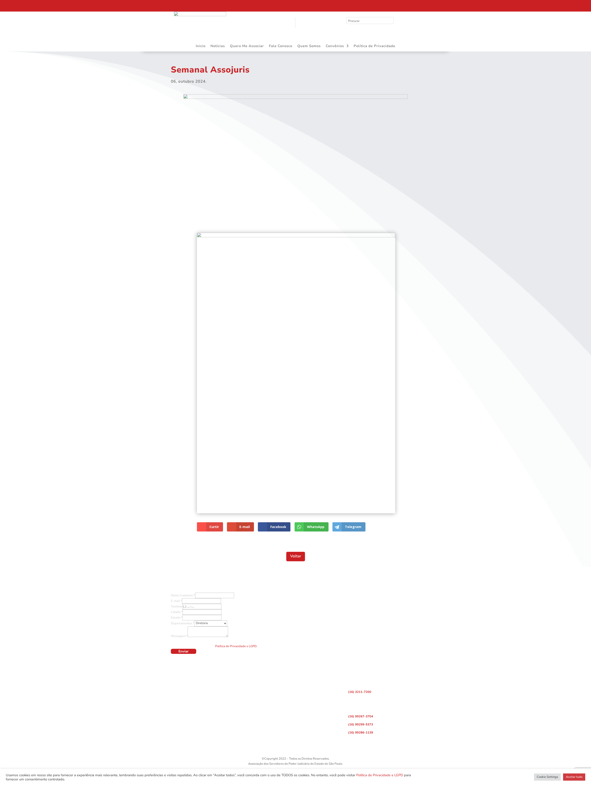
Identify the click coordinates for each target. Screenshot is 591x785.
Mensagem (179, 636)
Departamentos (182, 623)
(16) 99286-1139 (360, 733)
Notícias (218, 46)
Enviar (183, 651)
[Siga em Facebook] (442, 5)
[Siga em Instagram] (451, 5)
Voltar (295, 556)
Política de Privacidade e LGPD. (236, 646)
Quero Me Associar (247, 46)
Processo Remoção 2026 (47, 5)
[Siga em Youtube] (461, 5)
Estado (176, 618)
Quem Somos (309, 46)
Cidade (177, 612)
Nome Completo (183, 595)
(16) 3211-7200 (359, 692)
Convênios (335, 46)
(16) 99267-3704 (360, 716)
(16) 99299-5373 (360, 724)
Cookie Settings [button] (547, 777)
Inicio (200, 46)
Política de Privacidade (374, 46)
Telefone (176, 606)
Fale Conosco (280, 46)
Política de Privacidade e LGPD (379, 775)
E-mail (176, 601)
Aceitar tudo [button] (574, 777)
